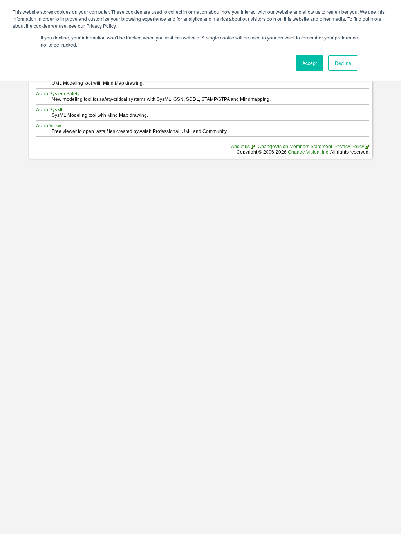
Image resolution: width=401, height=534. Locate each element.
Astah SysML (50, 110)
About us (240, 146)
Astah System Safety (57, 94)
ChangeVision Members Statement (295, 146)
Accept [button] (309, 62)
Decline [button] (343, 62)
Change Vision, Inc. (308, 152)
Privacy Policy (349, 146)
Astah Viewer (50, 126)
